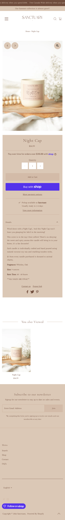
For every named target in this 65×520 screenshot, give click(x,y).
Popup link (37, 286)
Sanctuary (21, 514)
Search (5, 450)
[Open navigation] (10, 19)
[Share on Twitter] (32, 292)
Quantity (32, 160)
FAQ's (4, 464)
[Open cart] (60, 19)
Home (28, 31)
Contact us (26, 286)
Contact (5, 459)
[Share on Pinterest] (37, 292)
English (6, 488)
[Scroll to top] (59, 514)
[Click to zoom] (57, 45)
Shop (4, 455)
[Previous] (7, 45)
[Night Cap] (16, 350)
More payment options (32, 194)
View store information (32, 210)
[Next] (14, 45)
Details (8, 222)
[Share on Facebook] (28, 292)
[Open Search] (55, 18)
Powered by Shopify (35, 514)
